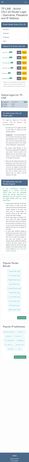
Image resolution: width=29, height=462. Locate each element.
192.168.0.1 (5, 58)
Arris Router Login (14, 305)
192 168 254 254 (9, 340)
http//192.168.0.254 (9, 332)
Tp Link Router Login (14, 297)
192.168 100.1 (9, 345)
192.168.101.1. (19, 336)
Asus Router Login (14, 284)
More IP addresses (20, 357)
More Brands (21, 318)
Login (19, 52)
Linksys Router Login (14, 271)
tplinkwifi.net (5, 78)
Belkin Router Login (14, 309)
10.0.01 (19, 349)
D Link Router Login (14, 275)
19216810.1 (8, 336)
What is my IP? (14, 459)
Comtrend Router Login (14, 288)
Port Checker (14, 461)
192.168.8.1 (11, 349)
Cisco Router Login (14, 301)
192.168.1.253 (6, 68)
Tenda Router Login (14, 292)
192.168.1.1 (5, 52)
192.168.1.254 (20, 345)
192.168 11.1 (21, 332)
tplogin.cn (5, 73)
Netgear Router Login (14, 280)
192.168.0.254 (6, 63)
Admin (24, 52)
